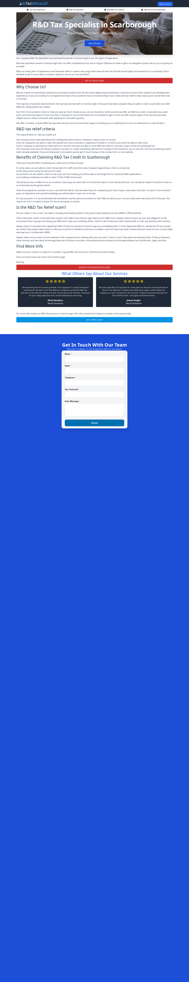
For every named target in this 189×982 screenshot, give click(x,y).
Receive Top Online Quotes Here (94, 267)
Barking (20, 262)
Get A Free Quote (94, 320)
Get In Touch (165, 4)
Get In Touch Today (94, 80)
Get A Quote (95, 43)
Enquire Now (94, 327)
